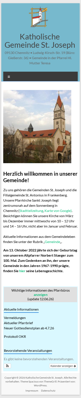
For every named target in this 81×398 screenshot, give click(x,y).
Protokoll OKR (15, 336)
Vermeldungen (15, 318)
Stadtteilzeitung (31, 210)
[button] (7, 366)
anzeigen (41, 294)
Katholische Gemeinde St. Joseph (40, 40)
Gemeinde (52, 242)
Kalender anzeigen (62, 366)
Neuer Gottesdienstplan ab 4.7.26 (29, 328)
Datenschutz (48, 390)
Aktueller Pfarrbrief (18, 323)
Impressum (31, 390)
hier (22, 271)
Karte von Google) (58, 210)
